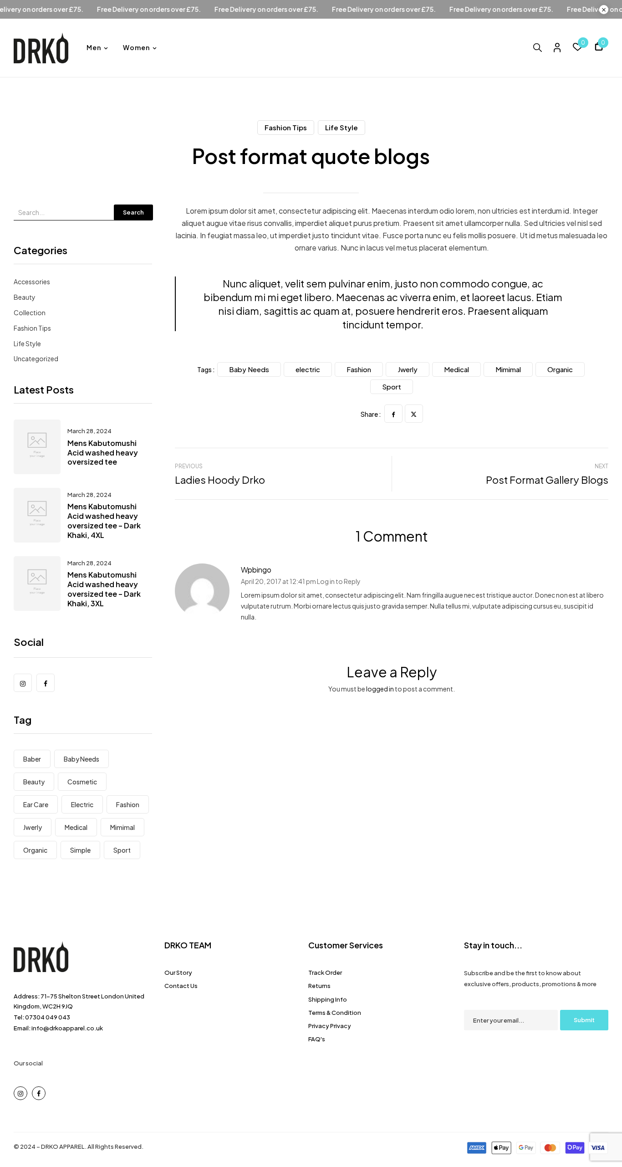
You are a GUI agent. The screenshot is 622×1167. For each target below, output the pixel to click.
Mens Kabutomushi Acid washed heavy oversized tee (102, 452)
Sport (122, 850)
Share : (371, 414)
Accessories (32, 281)
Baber (32, 759)
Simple (80, 850)
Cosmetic (82, 782)
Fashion (127, 804)
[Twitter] (414, 413)
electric (82, 804)
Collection (30, 312)
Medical (76, 827)
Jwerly (32, 827)
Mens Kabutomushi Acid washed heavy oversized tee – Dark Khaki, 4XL (104, 520)
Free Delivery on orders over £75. (172, 9)
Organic (35, 850)
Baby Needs (81, 759)
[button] (598, 47)
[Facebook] (393, 413)
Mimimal (122, 827)
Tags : (206, 369)
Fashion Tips (286, 127)
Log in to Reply (339, 581)
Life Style (341, 127)
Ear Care (35, 804)
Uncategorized (36, 358)
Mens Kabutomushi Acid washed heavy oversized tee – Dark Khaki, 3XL (104, 589)
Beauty (25, 297)
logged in (380, 689)
